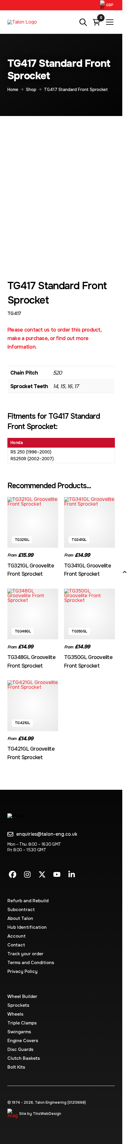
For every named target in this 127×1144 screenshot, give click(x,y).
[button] (107, 5)
